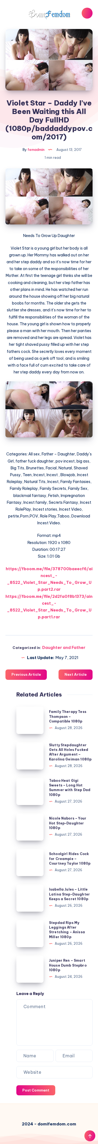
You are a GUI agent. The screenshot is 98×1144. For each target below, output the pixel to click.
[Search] (87, 13)
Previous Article (26, 674)
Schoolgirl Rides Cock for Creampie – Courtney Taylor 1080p (69, 858)
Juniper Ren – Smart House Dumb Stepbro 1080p (68, 965)
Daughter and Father (63, 647)
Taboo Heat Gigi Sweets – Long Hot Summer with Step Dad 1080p (69, 788)
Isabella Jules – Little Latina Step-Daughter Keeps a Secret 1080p (69, 894)
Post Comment (35, 1090)
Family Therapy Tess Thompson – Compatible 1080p (67, 716)
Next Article (76, 674)
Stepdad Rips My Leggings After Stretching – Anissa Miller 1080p (67, 930)
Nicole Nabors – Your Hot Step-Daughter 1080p (67, 823)
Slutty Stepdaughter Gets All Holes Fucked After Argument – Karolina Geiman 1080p (70, 752)
